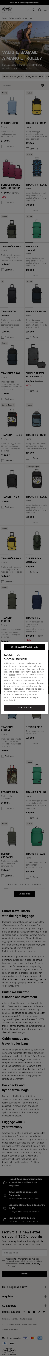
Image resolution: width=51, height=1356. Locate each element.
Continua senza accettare (24, 647)
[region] (24, 678)
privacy (40, 671)
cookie (12, 674)
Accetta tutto (25, 708)
